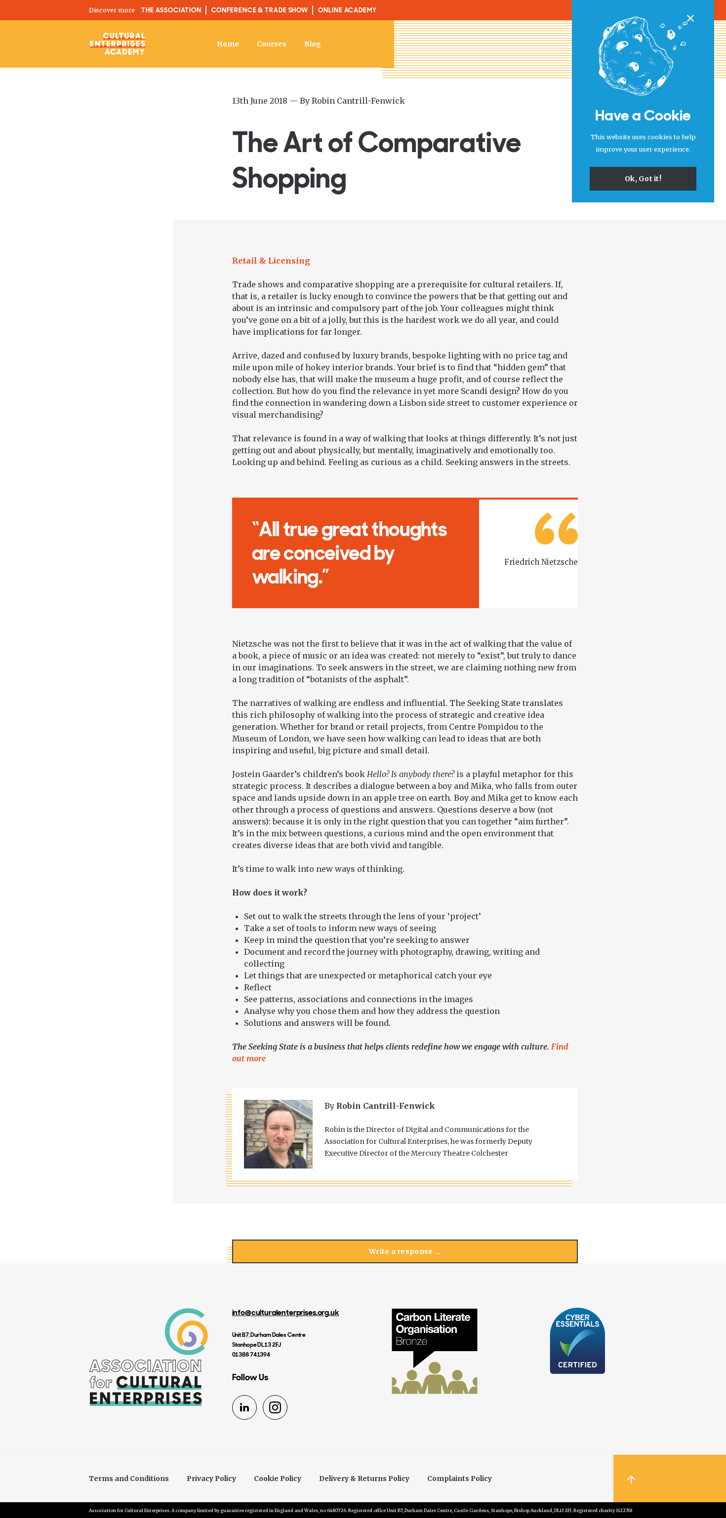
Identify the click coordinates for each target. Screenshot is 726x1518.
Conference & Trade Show (260, 10)
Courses (271, 43)
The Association (171, 10)
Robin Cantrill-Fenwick (358, 101)
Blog (312, 43)
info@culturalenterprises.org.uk (285, 1312)
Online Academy (347, 10)
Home (228, 43)
